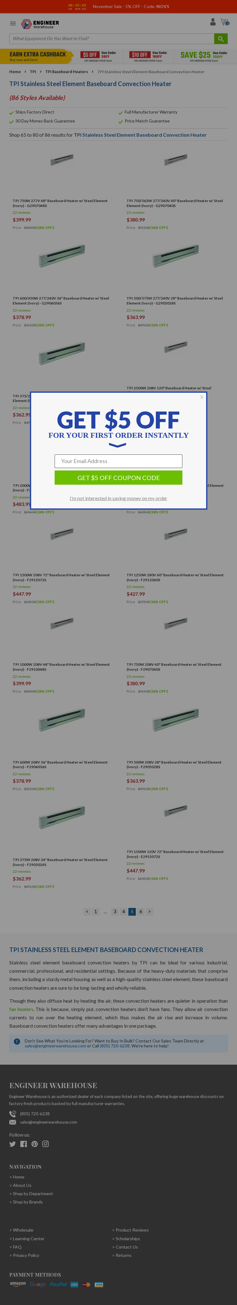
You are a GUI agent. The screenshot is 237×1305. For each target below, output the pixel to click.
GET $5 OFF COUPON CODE (118, 477)
